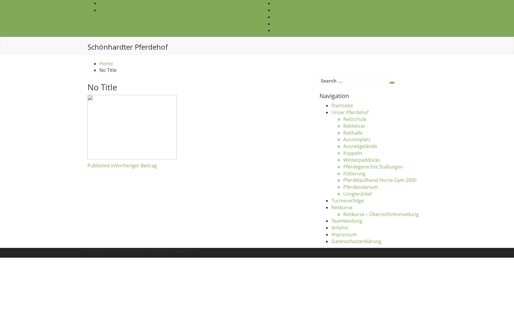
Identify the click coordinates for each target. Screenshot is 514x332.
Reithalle (353, 133)
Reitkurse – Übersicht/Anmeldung (381, 214)
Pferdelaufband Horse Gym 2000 (379, 180)
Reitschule (354, 119)
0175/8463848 (115, 3)
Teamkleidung (346, 221)
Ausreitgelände (360, 146)
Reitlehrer (354, 126)
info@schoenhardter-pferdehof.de (137, 10)
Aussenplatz (356, 139)
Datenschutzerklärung (356, 241)
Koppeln (352, 153)
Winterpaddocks (361, 160)
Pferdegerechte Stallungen (373, 166)
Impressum (344, 234)
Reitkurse (341, 207)
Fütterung (354, 173)
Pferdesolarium (360, 187)
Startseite (342, 105)
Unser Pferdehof (350, 112)
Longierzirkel (357, 194)
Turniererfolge (347, 200)
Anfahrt (339, 227)
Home (106, 63)
